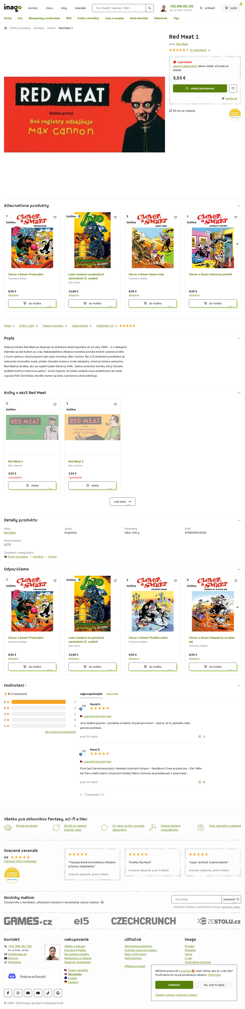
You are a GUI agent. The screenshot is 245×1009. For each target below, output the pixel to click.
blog (64, 8)
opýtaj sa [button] (231, 98)
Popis (7, 325)
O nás (188, 958)
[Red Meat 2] (32, 446)
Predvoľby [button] (214, 974)
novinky (33, 8)
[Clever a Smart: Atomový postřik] (213, 261)
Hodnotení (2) (105, 325)
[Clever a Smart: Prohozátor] (32, 261)
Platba (82, 950)
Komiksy (39, 28)
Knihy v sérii (26, 325)
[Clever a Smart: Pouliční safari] (153, 625)
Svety (8, 18)
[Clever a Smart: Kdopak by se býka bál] (213, 625)
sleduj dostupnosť (202, 88)
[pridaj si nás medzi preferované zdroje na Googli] (58, 993)
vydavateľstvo (169, 829)
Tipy (176, 18)
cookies (186, 970)
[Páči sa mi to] (200, 736)
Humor (51, 28)
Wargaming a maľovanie (44, 18)
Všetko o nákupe (74, 946)
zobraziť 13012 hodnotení (20, 861)
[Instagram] (18, 993)
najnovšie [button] (112, 694)
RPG (69, 18)
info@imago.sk (17, 954)
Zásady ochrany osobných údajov (176, 994)
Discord (13, 958)
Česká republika (78, 970)
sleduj (34, 485)
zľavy (49, 8)
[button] (122, 205)
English (72, 978)
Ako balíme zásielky (76, 954)
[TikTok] (48, 993)
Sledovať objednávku (77, 962)
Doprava (69, 950)
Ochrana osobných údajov (140, 950)
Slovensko (75, 974)
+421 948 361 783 (181, 6)
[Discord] (28, 993)
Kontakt (189, 946)
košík (235, 7)
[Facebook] (8, 993)
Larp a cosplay (114, 18)
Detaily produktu (53, 325)
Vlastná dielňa (169, 825)
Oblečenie (160, 18)
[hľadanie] (150, 8)
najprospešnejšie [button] (91, 694)
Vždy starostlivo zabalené (225, 825)
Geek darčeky (139, 18)
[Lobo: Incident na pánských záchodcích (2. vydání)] (92, 261)
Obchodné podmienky (138, 946)
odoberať (229, 899)
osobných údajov (231, 907)
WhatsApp (14, 962)
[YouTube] (38, 993)
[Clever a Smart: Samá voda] (153, 261)
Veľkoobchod (132, 958)
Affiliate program (135, 966)
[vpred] (237, 243)
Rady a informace (135, 954)
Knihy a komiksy (88, 18)
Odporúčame (80, 325)
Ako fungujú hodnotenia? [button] (60, 732)
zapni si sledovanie (185, 66)
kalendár (80, 8)
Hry (20, 18)
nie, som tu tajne (214, 984)
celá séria (120, 501)
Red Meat (182, 44)
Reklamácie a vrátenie (78, 958)
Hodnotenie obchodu (198, 962)
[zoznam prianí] (233, 88)
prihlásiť (210, 8)
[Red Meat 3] (92, 446)
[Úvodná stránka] (5, 28)
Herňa (188, 954)
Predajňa (190, 950)
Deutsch (73, 982)
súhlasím (174, 984)
